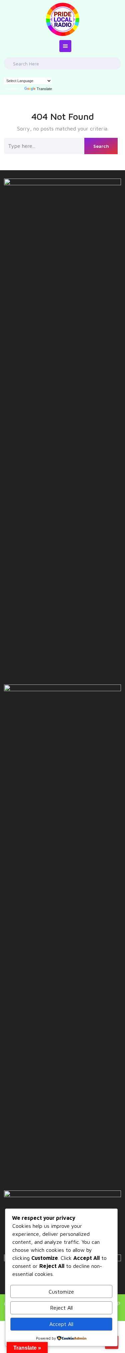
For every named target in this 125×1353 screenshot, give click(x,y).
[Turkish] (34, 72)
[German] (14, 72)
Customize (61, 1292)
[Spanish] (27, 72)
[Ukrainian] (40, 72)
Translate (44, 89)
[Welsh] (47, 72)
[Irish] (20, 72)
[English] (7, 72)
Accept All (61, 1324)
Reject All (61, 1308)
